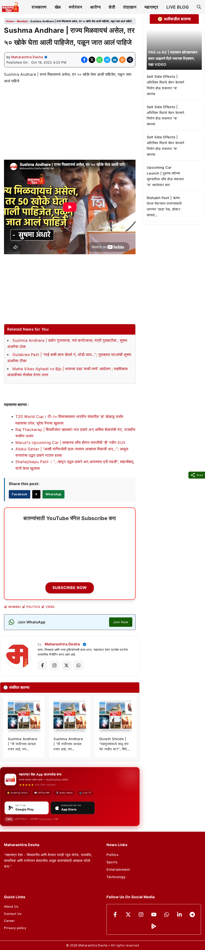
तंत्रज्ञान (130, 7)
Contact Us (12, 914)
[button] (199, 7)
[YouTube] (154, 914)
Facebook (19, 494)
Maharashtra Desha (27, 57)
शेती (112, 7)
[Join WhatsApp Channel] (78, 665)
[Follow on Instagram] (54, 665)
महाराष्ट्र (151, 7)
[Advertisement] (70, 118)
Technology (116, 877)
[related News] (174, 50)
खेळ (58, 7)
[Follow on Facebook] (42, 665)
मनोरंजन (75, 7)
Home (10, 21)
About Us (11, 906)
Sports (112, 862)
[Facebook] (115, 914)
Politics (113, 855)
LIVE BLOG (177, 7)
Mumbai (22, 21)
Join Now (120, 622)
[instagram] (141, 914)
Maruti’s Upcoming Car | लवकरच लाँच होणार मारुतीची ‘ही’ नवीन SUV (70, 442)
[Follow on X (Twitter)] (66, 665)
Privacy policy (15, 928)
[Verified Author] (84, 644)
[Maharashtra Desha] (10, 7)
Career (9, 921)
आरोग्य (95, 7)
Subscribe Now (69, 587)
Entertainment (118, 869)
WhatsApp (53, 494)
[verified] (45, 57)
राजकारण (39, 7)
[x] (128, 914)
